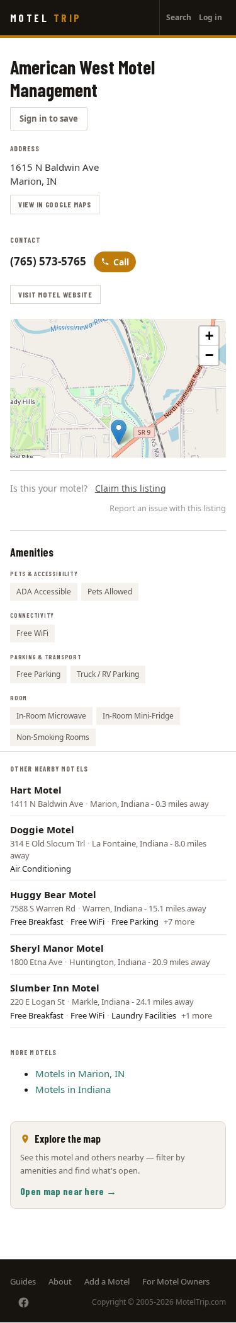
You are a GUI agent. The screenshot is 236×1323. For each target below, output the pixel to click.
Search (178, 17)
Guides (23, 1281)
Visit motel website (55, 294)
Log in (210, 17)
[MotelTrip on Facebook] (23, 1302)
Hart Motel (36, 789)
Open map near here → (68, 1191)
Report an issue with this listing (168, 508)
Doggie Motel (42, 829)
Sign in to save (49, 118)
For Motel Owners (176, 1281)
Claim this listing (130, 488)
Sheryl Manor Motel (57, 948)
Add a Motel (107, 1281)
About (60, 1281)
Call (121, 262)
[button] (118, 432)
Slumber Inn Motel (54, 987)
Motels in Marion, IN (80, 1073)
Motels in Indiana (73, 1089)
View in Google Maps (54, 204)
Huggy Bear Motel (53, 894)
